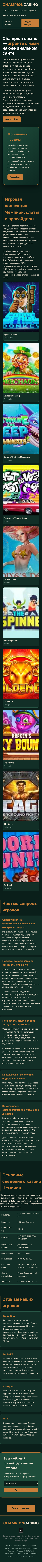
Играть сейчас (11, 119)
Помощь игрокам (18, 15)
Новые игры (13, 11)
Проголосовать (21, 1490)
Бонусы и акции (28, 11)
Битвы (5, 15)
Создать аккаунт (28, 23)
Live (4, 11)
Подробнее (15, 177)
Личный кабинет (9, 23)
